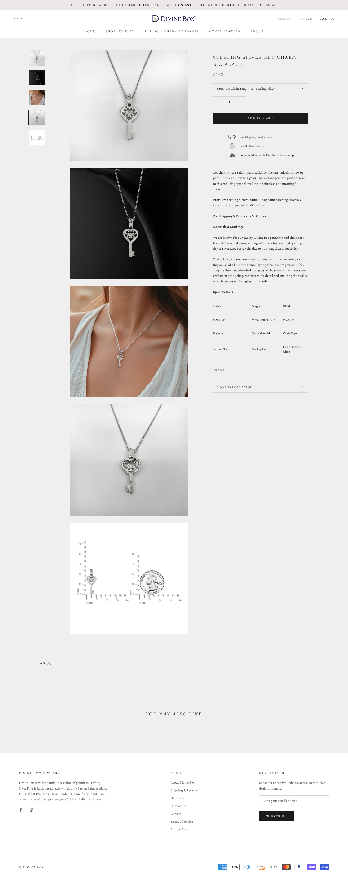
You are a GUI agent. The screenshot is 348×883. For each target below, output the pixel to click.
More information (235, 387)
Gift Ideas (177, 798)
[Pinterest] (241, 369)
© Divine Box (31, 867)
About (257, 31)
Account (285, 18)
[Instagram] (31, 809)
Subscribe (276, 816)
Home (90, 31)
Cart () (328, 18)
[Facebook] (229, 369)
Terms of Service (182, 821)
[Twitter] (235, 369)
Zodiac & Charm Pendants (172, 31)
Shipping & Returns (184, 790)
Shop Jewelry (120, 31)
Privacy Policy (180, 829)
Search (306, 18)
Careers (176, 814)
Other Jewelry (225, 31)
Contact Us (178, 806)
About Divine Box (183, 782)
